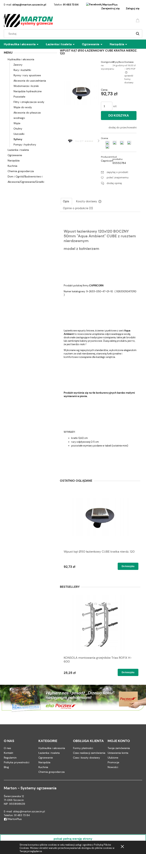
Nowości (113, 767)
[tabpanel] (100, 343)
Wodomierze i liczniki (26, 86)
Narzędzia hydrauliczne (27, 91)
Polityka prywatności (16, 762)
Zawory (17, 64)
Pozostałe (19, 96)
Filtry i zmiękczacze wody (28, 102)
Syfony (17, 139)
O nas (7, 748)
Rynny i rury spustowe (27, 75)
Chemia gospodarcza (21, 171)
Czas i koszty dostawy (86, 757)
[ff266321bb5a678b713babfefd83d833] (70, 141)
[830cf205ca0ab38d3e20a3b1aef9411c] (79, 141)
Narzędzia (14, 160)
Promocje (113, 762)
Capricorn (107, 160)
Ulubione (113, 757)
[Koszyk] (138, 20)
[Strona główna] (28, 20)
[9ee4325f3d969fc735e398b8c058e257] (89, 141)
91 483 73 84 (71, 4)
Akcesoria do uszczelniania (29, 80)
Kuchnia (12, 166)
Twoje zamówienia (119, 748)
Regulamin (10, 757)
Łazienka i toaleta (18, 150)
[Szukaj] (137, 33)
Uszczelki (18, 134)
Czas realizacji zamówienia (89, 753)
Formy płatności (83, 748)
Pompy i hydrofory (24, 144)
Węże (16, 123)
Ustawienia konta (118, 753)
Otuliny (17, 128)
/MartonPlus (109, 4)
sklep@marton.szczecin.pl (29, 4)
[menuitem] (25, 44)
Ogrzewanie (15, 155)
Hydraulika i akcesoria (21, 59)
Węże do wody (22, 107)
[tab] (66, 201)
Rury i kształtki (22, 70)
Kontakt (8, 753)
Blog (6, 767)
